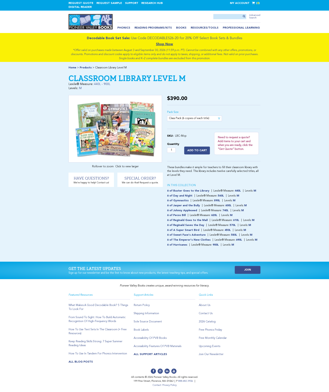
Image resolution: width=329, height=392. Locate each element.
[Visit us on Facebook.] (153, 371)
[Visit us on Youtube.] (173, 371)
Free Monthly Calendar (213, 338)
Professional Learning (241, 28)
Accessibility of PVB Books (150, 338)
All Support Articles (150, 354)
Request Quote (81, 3)
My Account (239, 3)
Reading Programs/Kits (153, 28)
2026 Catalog (207, 321)
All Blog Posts (81, 362)
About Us (204, 305)
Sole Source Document (148, 321)
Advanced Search (254, 16)
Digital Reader (80, 7)
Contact (157, 385)
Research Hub (152, 3)
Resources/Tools (204, 28)
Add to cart (197, 150)
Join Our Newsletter (211, 354)
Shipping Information (146, 313)
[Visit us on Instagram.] (160, 371)
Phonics (123, 28)
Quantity (173, 144)
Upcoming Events (209, 346)
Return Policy (142, 305)
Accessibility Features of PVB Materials (157, 346)
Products (86, 67)
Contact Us (205, 313)
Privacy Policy (169, 385)
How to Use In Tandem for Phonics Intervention (98, 353)
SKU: (170, 136)
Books (181, 28)
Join (247, 270)
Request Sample (109, 3)
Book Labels (141, 330)
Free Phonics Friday (210, 330)
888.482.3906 (185, 381)
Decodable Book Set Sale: (108, 38)
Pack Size (173, 112)
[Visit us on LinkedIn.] (167, 371)
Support (131, 3)
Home (72, 67)
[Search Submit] (244, 16)
